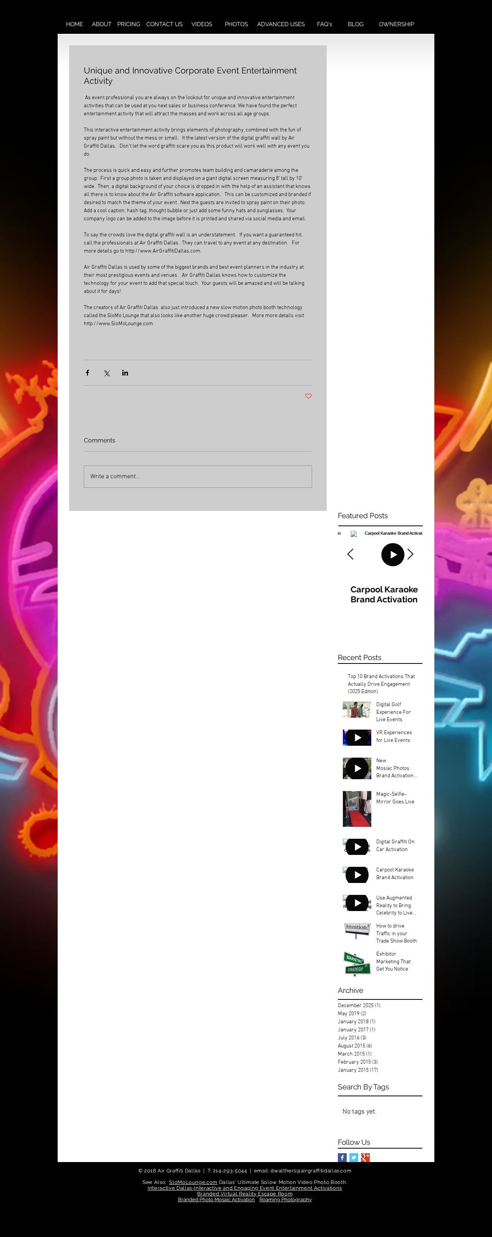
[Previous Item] (350, 554)
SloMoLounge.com (193, 1182)
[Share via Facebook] (87, 372)
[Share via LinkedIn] (125, 372)
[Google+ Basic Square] (365, 1157)
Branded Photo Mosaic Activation (216, 1199)
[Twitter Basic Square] (353, 1157)
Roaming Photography (285, 1199)
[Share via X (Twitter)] (106, 372)
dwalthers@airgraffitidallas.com (311, 1171)
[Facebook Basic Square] (342, 1157)
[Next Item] (410, 554)
